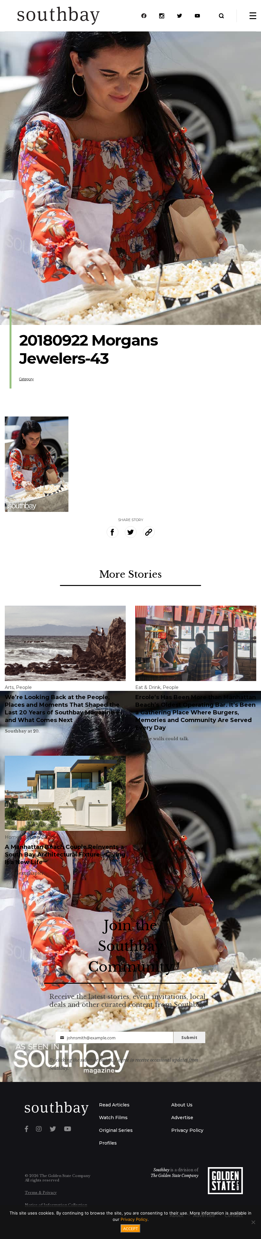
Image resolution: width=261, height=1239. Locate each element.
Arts (9, 687)
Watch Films (113, 1117)
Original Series (116, 1130)
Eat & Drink (147, 687)
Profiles (108, 1143)
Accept (130, 1228)
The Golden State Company (174, 1175)
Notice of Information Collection (56, 1205)
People (24, 687)
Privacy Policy (187, 1130)
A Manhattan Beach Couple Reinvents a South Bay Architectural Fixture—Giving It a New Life (65, 854)
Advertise (182, 1117)
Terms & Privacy (41, 1192)
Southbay (161, 1169)
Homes (13, 837)
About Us (182, 1105)
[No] (253, 1222)
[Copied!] (149, 532)
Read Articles (114, 1105)
